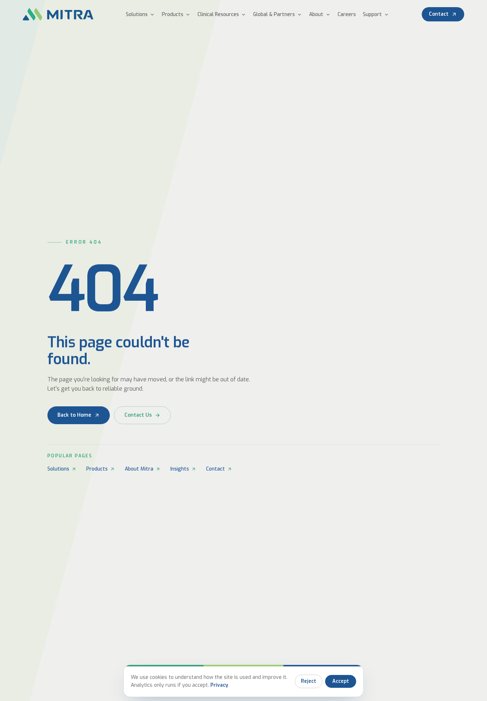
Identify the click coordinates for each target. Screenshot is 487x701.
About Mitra (139, 469)
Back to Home (74, 415)
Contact (438, 14)
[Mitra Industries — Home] (58, 14)
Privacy (219, 685)
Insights (179, 469)
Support (372, 14)
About (316, 14)
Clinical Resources (218, 14)
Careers (347, 14)
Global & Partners (274, 14)
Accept (340, 681)
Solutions (137, 14)
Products (172, 14)
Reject (308, 681)
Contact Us (138, 415)
